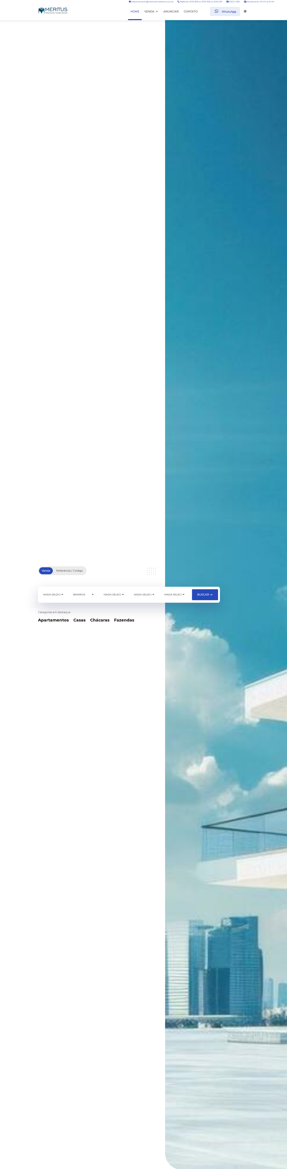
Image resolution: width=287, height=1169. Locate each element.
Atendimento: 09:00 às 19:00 (260, 1)
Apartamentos (53, 620)
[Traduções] (244, 11)
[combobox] (53, 594)
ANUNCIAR (171, 11)
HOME (134, 11)
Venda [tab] (46, 570)
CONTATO (191, 11)
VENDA (149, 11)
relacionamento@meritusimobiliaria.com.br (152, 1)
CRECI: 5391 (234, 1)
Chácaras (99, 620)
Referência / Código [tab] (69, 570)
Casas (79, 620)
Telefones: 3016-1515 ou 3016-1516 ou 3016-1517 (201, 1)
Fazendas (124, 620)
